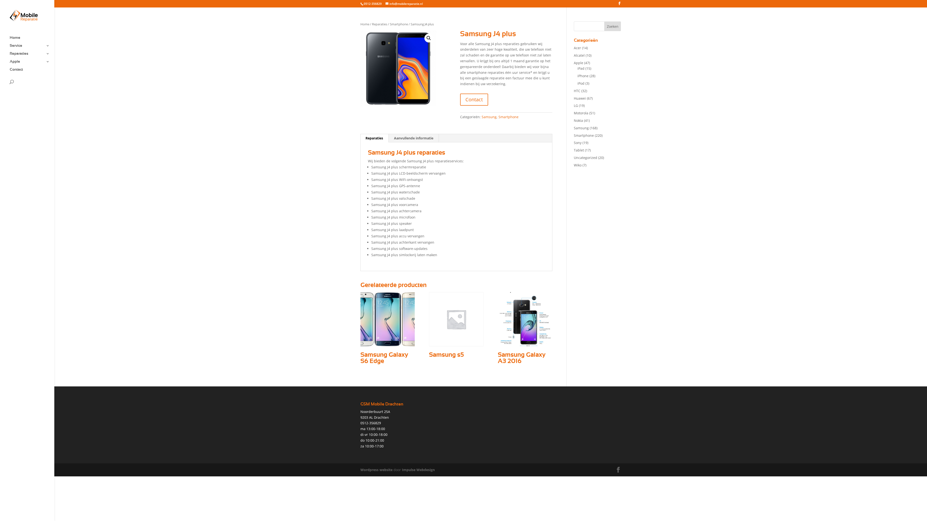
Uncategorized (585, 157)
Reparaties (19, 53)
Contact (16, 69)
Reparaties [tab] (374, 138)
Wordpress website (376, 469)
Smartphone (399, 24)
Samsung (489, 117)
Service (16, 46)
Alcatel (579, 55)
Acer (577, 48)
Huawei (580, 98)
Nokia (578, 120)
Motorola (581, 113)
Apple (15, 61)
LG (576, 105)
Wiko (578, 165)
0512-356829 (373, 4)
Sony (578, 142)
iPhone (583, 76)
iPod (580, 83)
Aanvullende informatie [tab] (413, 138)
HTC (577, 91)
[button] (428, 38)
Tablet (579, 150)
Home (15, 38)
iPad (580, 68)
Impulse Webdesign (418, 469)
